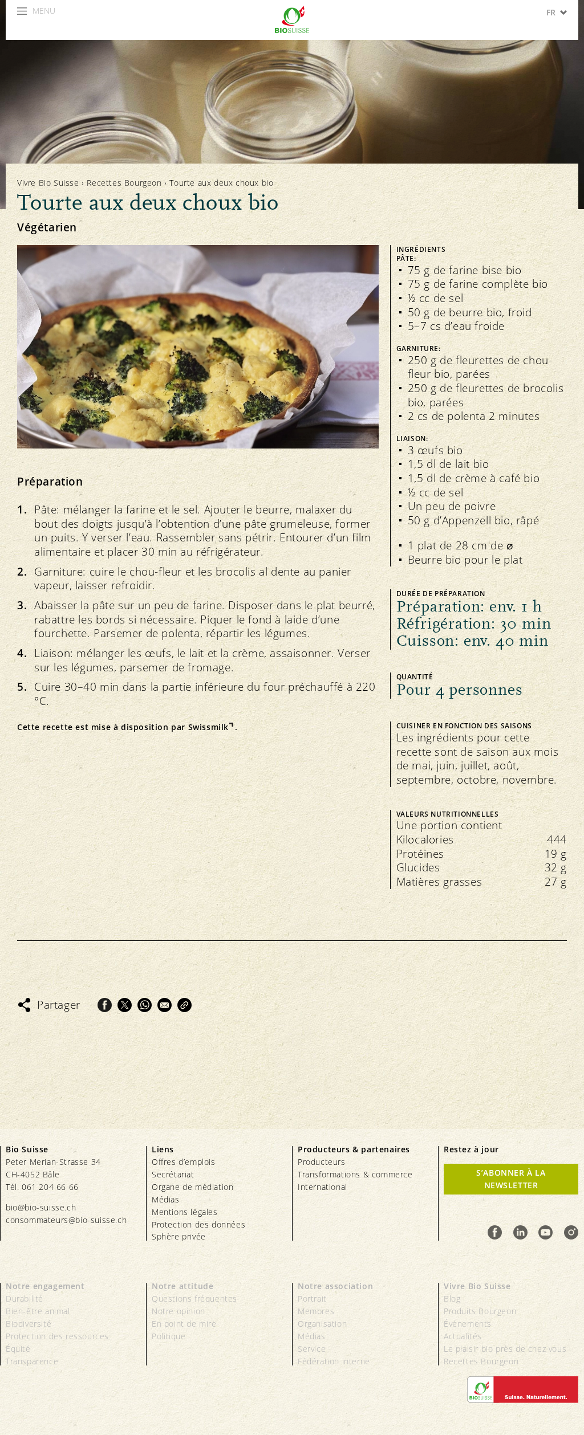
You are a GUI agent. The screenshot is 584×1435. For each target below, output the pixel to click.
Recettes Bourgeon (124, 182)
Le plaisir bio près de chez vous (505, 1348)
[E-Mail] (164, 1005)
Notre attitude (182, 1286)
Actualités (463, 1336)
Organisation (322, 1323)
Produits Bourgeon (480, 1311)
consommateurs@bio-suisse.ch (66, 1219)
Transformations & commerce (355, 1174)
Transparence (32, 1361)
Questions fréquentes (194, 1298)
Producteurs (322, 1161)
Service (312, 1348)
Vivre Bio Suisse (48, 182)
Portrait (312, 1298)
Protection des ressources (57, 1336)
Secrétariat (173, 1174)
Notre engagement (45, 1286)
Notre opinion (178, 1311)
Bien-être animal (38, 1311)
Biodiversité (28, 1323)
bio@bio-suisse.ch (41, 1207)
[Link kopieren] (184, 1005)
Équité (18, 1348)
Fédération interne (334, 1361)
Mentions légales (185, 1211)
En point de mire (184, 1323)
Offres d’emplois (184, 1161)
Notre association (335, 1286)
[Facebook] (105, 1005)
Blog (452, 1298)
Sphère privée (179, 1236)
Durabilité (24, 1298)
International (322, 1186)
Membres (316, 1311)
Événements (468, 1323)
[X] (124, 1005)
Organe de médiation (192, 1186)
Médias (166, 1199)
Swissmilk (208, 727)
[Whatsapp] (144, 1005)
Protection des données (198, 1224)
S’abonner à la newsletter (510, 1179)
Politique (168, 1336)
